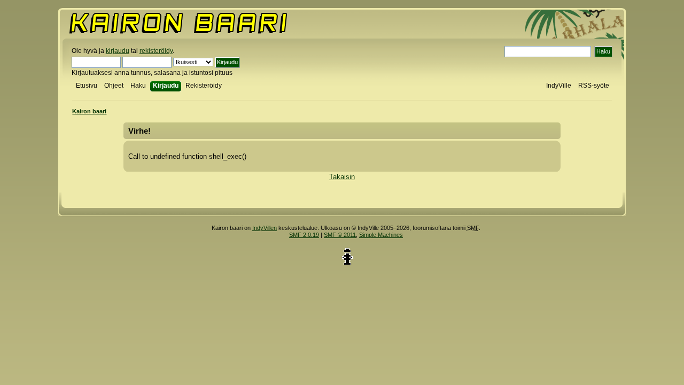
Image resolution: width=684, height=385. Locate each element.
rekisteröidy (156, 51)
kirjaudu (117, 51)
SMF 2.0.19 (304, 235)
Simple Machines (381, 235)
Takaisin (342, 177)
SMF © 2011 (340, 235)
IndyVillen (264, 228)
